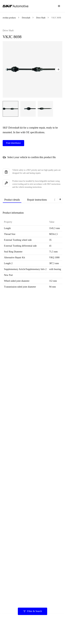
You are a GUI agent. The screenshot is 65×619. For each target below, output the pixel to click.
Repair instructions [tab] (37, 199)
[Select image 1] (10, 109)
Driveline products (8, 18)
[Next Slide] (57, 69)
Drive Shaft (40, 18)
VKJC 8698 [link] (56, 18)
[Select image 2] (28, 109)
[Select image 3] (45, 109)
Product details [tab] (12, 199)
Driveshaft (26, 18)
